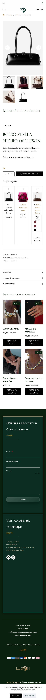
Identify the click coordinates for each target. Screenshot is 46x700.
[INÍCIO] (3, 15)
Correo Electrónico (12, 461)
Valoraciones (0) (9, 284)
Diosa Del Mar (11, 329)
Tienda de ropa (12, 682)
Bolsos (16, 258)
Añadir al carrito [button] (12, 342)
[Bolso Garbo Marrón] (12, 361)
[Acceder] (42, 3)
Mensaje (9, 471)
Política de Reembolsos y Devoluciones (23, 632)
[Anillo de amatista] (34, 312)
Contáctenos (23, 629)
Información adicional (11, 278)
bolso (14, 261)
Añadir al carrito (29, 174)
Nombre (9, 452)
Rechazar (29, 695)
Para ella (24, 258)
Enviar (23, 500)
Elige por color (37, 218)
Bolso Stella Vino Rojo (23, 207)
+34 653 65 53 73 (12, 542)
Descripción (7, 272)
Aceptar (15, 695)
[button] (4, 168)
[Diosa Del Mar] (12, 312)
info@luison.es (11, 545)
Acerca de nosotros (23, 625)
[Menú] (4, 10)
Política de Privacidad (23, 635)
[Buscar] (3, 3)
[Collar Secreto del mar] (34, 361)
